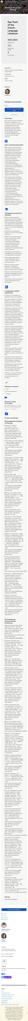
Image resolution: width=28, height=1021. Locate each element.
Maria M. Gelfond (5, 930)
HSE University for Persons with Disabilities (10, 1004)
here (7, 1011)
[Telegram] (4, 974)
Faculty (4, 915)
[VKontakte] (2, 974)
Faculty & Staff (4, 1000)
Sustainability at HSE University (7, 994)
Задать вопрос (14, 114)
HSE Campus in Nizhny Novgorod (10, 1)
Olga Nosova (4, 941)
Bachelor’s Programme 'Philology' (13, 9)
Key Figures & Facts (5, 992)
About (3, 989)
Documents (5, 917)
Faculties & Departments (6, 996)
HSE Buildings (4, 1002)
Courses (4, 913)
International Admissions (14, 909)
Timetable (5, 919)
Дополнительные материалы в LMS (14, 109)
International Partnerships (6, 998)
